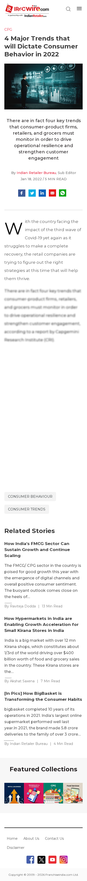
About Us (31, 838)
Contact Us (54, 838)
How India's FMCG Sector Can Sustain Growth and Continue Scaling (37, 549)
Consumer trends (26, 509)
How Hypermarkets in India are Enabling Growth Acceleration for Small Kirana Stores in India (41, 624)
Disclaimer (15, 847)
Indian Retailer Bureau (36, 173)
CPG (8, 29)
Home (12, 838)
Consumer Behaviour (30, 496)
